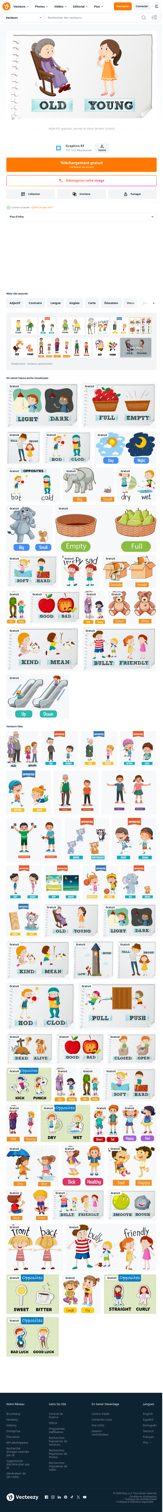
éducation (111, 301)
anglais (74, 301)
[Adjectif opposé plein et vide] (119, 403)
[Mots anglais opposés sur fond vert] (28, 1083)
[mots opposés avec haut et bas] (37, 695)
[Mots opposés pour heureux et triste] (80, 569)
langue (55, 301)
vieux (130, 301)
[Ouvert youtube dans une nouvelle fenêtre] (84, 1495)
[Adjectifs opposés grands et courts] (23, 446)
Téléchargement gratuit (81, 164)
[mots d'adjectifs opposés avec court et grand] (105, 1121)
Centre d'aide (98, 1412)
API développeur (17, 1441)
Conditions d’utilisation (140, 1495)
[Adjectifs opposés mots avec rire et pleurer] (81, 1292)
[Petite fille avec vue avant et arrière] (34, 1245)
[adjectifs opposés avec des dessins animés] (60, 747)
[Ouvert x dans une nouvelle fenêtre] (78, 1495)
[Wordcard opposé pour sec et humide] (136, 483)
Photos (40, 6)
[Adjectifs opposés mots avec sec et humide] (32, 1164)
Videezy (11, 1423)
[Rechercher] (143, 17)
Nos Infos (95, 1423)
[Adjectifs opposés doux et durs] (32, 569)
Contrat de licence (55, 1413)
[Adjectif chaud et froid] (67, 446)
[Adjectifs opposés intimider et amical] (119, 647)
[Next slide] (147, 301)
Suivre (102, 150)
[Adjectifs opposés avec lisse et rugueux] (132, 1203)
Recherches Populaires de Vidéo (57, 1464)
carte (92, 301)
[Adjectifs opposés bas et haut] (93, 958)
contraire (35, 301)
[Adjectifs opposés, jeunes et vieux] (71, 919)
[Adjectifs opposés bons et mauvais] (54, 605)
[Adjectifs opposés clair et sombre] (42, 403)
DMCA (52, 1421)
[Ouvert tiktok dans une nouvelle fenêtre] (72, 1495)
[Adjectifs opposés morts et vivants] (29, 1047)
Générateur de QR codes (16, 1473)
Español (145, 1418)
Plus (97, 6)
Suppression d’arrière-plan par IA (15, 1462)
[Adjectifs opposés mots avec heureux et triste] (139, 1121)
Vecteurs (19, 6)
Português (147, 1423)
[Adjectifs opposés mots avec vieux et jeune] (16, 605)
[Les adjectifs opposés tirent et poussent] (117, 1004)
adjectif (15, 301)
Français (145, 1435)
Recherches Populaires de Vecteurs (57, 1439)
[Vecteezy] (6, 6)
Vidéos (58, 6)
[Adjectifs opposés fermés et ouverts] (131, 1047)
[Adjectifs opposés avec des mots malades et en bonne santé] (83, 1164)
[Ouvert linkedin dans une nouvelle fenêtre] (59, 1495)
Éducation (13, 1435)
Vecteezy (12, 1418)
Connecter (142, 6)
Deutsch (145, 1429)
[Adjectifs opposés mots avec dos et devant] (27, 1203)
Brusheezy (13, 1412)
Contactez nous (99, 1418)
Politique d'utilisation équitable (132, 1500)
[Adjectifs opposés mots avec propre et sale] (132, 605)
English (145, 1412)
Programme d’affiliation (55, 1428)
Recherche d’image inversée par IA (16, 1450)
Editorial (78, 6)
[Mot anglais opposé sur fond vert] (32, 1292)
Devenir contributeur (97, 1431)
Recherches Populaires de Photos (57, 1452)
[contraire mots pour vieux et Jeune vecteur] (22, 747)
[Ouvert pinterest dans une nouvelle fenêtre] (65, 1495)
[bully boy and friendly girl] (111, 1245)
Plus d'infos (17, 215)
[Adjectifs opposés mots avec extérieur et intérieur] (129, 569)
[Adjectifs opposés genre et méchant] (42, 647)
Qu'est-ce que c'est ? (42, 207)
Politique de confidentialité (138, 1497)
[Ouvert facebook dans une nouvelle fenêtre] (46, 1495)
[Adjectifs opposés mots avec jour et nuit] (125, 446)
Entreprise (13, 1429)
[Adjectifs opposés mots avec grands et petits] (88, 483)
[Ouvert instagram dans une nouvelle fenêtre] (52, 1495)
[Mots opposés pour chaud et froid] (33, 483)
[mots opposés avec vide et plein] (105, 526)
